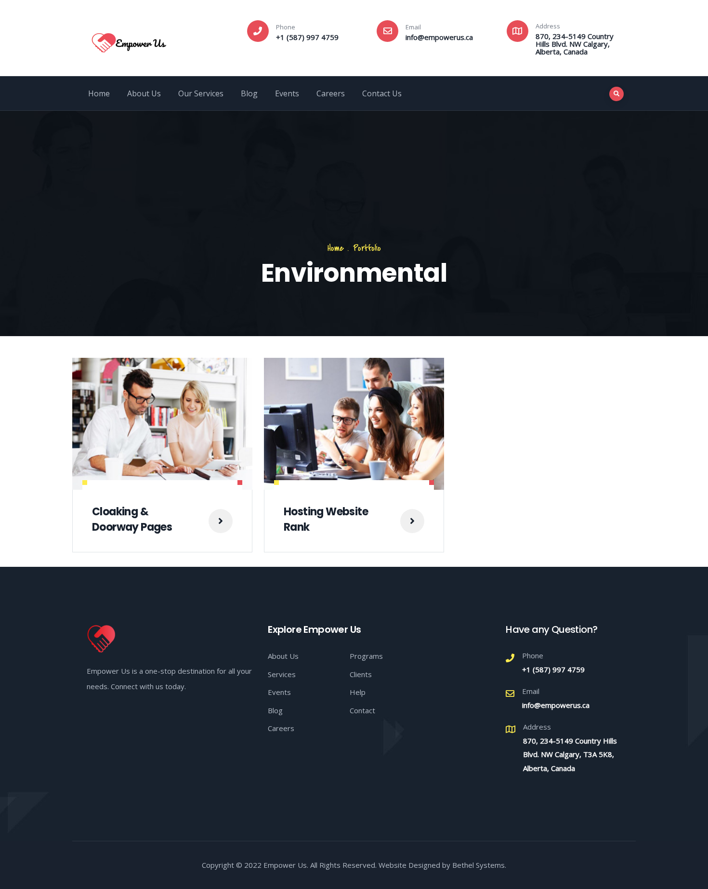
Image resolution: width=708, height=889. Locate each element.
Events (287, 93)
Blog (249, 93)
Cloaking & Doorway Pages (132, 519)
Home (99, 93)
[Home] (129, 40)
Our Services (200, 93)
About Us (144, 93)
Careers (330, 93)
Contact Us (382, 93)
